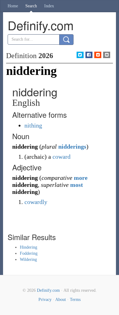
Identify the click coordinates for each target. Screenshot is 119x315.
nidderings (72, 146)
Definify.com (48, 290)
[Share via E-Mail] (106, 54)
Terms (75, 299)
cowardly (35, 201)
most (76, 184)
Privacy (45, 299)
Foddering (29, 253)
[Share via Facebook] (89, 54)
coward (61, 156)
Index (49, 6)
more (81, 177)
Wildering (28, 259)
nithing (33, 125)
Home (13, 6)
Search (31, 6)
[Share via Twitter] (80, 54)
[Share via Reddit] (98, 54)
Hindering (28, 247)
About (60, 299)
